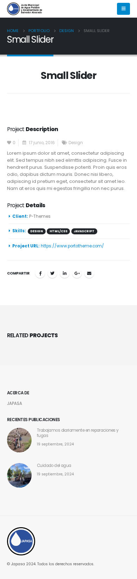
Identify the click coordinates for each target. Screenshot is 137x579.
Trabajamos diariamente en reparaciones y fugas (78, 432)
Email (89, 273)
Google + (77, 273)
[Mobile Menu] (123, 9)
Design (75, 143)
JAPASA (14, 403)
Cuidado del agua (54, 465)
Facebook (40, 273)
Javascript (84, 231)
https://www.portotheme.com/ (72, 246)
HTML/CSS (58, 231)
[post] (19, 440)
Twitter (52, 273)
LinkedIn (65, 273)
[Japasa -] (24, 8)
